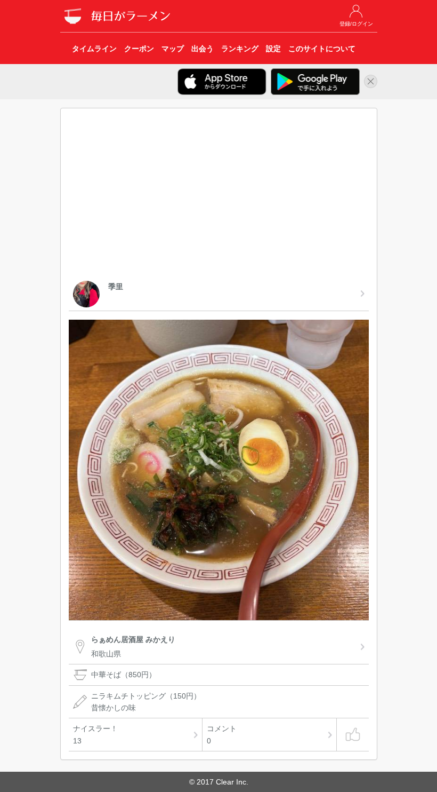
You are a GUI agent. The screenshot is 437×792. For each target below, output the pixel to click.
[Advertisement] (219, 196)
